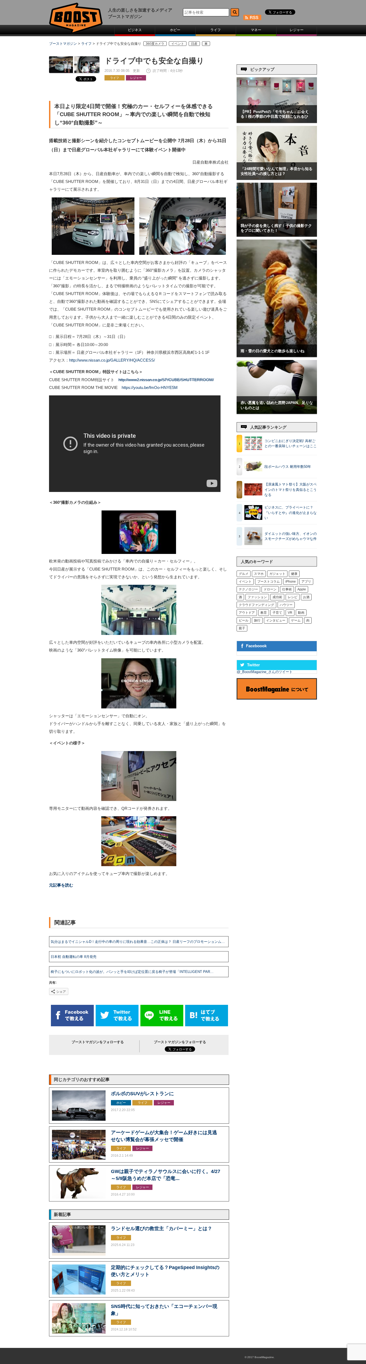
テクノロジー (248, 589)
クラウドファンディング (256, 605)
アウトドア (247, 613)
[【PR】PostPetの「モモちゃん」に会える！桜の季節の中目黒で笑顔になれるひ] (277, 121)
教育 (263, 613)
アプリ (306, 581)
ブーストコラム (268, 581)
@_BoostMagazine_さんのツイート (265, 672)
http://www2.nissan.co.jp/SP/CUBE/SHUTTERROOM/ (166, 380)
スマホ (259, 574)
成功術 (277, 597)
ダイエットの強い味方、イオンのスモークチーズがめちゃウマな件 (290, 536)
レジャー (297, 30)
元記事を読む (61, 885)
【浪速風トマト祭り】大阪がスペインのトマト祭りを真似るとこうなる (290, 489)
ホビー (175, 30)
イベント (177, 43)
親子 (242, 628)
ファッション (257, 597)
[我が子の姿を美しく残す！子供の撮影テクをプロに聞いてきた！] (277, 235)
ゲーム (296, 620)
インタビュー (275, 620)
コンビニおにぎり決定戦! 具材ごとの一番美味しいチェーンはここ (290, 443)
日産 (194, 43)
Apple (301, 589)
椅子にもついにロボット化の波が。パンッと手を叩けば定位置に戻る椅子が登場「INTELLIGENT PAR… (132, 972)
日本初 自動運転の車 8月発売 (73, 957)
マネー (256, 30)
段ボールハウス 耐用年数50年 (287, 467)
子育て (277, 613)
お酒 (306, 597)
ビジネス (135, 30)
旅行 (257, 620)
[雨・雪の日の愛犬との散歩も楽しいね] (277, 356)
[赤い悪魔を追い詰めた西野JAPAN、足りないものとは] (277, 412)
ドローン (270, 589)
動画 (301, 613)
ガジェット (277, 574)
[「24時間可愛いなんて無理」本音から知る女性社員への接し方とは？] (277, 178)
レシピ (292, 597)
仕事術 (287, 589)
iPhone (290, 581)
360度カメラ (155, 43)
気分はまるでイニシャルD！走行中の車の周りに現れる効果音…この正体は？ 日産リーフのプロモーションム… (138, 942)
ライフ (215, 30)
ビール (243, 620)
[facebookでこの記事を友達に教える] (72, 1025)
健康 (294, 574)
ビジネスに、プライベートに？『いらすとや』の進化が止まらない (290, 512)
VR (290, 613)
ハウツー (286, 605)
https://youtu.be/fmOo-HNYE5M (150, 387)
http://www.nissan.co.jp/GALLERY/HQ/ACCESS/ (112, 360)
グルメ (243, 574)
